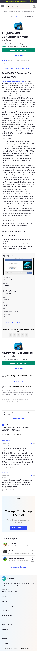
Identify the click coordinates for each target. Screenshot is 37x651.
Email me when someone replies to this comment (17, 413)
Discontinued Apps (8, 606)
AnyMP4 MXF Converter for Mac (13, 81)
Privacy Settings (7, 625)
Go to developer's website (13, 322)
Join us (31, 1)
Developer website (24, 68)
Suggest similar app (18, 567)
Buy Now (19, 55)
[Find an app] (8, 6)
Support (4, 639)
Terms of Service (7, 615)
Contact (4, 634)
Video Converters (17, 17)
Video (9, 17)
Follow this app (9, 68)
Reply (12, 467)
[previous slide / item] (4, 266)
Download (19, 50)
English (4, 591)
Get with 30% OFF (18, 528)
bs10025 (5, 472)
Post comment (18, 419)
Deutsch (10, 591)
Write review (18, 381)
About (4, 596)
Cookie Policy (6, 629)
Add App (4, 601)
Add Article (5, 611)
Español (16, 591)
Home (3, 17)
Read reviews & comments (10, 64)
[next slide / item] (32, 266)
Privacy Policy (6, 620)
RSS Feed (5, 643)
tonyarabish (6, 441)
